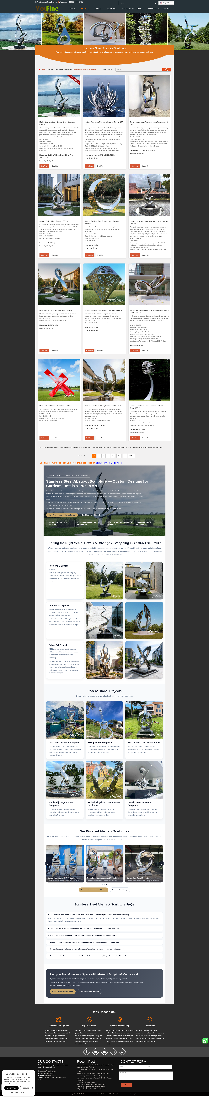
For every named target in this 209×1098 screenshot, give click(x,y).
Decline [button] (26, 1088)
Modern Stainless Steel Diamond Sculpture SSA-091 (103, 310)
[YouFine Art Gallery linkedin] (38, 1083)
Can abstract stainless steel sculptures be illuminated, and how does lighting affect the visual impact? (88, 956)
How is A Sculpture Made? (86, 1082)
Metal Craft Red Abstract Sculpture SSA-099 (55, 406)
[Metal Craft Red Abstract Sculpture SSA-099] (59, 380)
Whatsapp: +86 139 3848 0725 (71, 2)
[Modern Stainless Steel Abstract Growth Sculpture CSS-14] (59, 96)
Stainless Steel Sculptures (109, 463)
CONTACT (167, 9)
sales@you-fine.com (49, 1071)
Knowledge (154, 9)
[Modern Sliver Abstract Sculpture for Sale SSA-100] (104, 380)
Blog (139, 9)
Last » (131, 456)
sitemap (127, 1094)
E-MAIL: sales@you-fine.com (46, 2)
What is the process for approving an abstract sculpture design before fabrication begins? (83, 935)
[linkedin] (104, 1051)
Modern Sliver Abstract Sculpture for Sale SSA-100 (103, 406)
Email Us (55, 166)
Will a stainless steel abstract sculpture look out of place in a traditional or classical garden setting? (87, 949)
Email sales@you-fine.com (89, 991)
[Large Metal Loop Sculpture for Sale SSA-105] (59, 284)
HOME (73, 9)
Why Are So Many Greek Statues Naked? (91, 1089)
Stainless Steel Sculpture (63, 70)
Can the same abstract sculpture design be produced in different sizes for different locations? (85, 928)
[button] (18, 1093)
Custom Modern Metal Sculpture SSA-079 (54, 221)
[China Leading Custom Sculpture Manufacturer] (46, 9)
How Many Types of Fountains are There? (91, 1087)
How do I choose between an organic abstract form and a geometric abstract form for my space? (85, 942)
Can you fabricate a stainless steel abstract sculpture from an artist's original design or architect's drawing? (90, 915)
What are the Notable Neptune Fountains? (91, 1084)
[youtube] (95, 1051)
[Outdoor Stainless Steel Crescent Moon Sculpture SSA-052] (104, 195)
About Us (111, 9)
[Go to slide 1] (102, 884)
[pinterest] (122, 1051)
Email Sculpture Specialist (91, 515)
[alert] (18, 1083)
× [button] (32, 1072)
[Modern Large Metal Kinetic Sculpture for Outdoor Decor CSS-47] (149, 380)
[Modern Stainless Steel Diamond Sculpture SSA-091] (104, 284)
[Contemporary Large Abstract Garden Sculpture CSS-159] (149, 96)
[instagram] (113, 1051)
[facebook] (86, 1051)
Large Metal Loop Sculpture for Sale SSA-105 (55, 310)
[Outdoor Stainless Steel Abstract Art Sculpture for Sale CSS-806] (149, 195)
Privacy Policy (134, 1094)
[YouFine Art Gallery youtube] (37, 1083)
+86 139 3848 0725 (47, 1073)
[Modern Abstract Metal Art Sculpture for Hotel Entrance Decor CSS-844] (149, 284)
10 (119, 456)
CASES (98, 9)
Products (84, 9)
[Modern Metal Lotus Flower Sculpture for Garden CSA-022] (104, 96)
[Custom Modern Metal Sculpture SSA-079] (59, 195)
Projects (126, 9)
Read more (19, 1084)
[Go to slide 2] (104, 884)
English (165, 3)
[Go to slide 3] (106, 884)
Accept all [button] (11, 1088)
